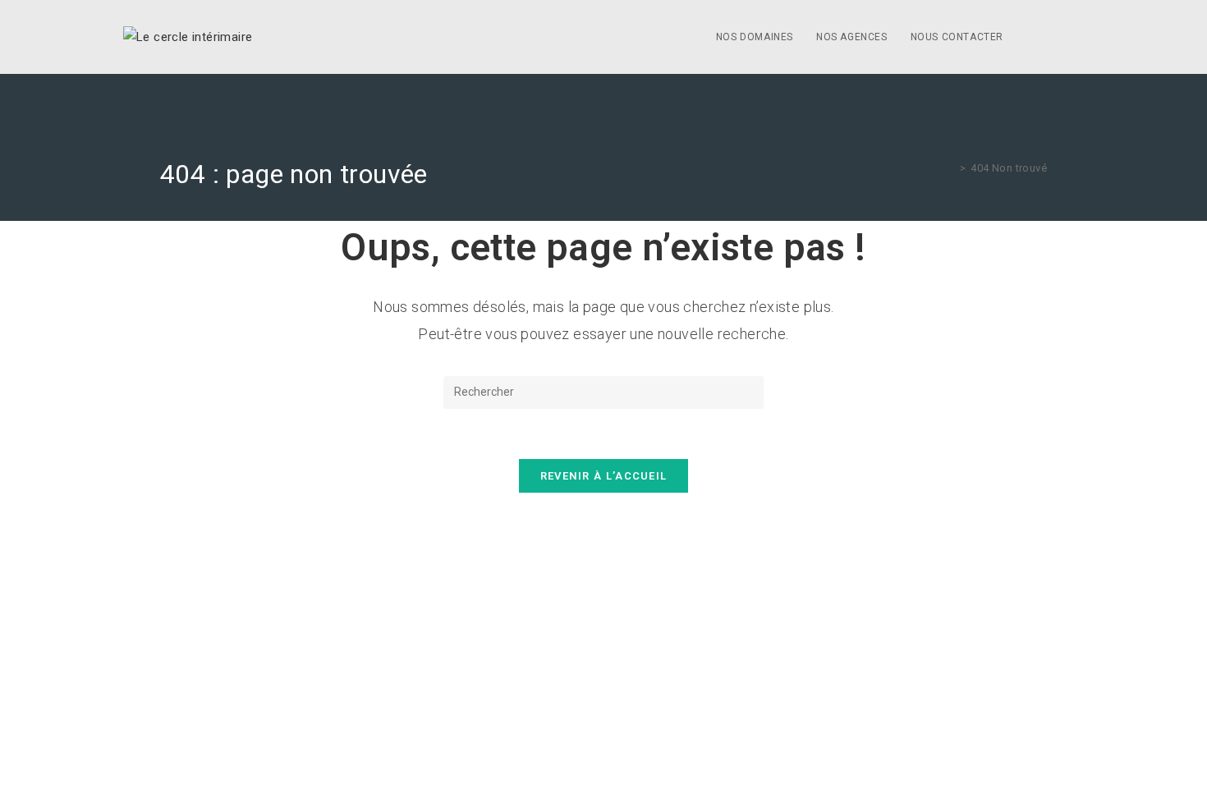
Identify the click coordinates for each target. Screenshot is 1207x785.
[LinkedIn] (1078, 37)
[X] (1032, 37)
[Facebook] (1055, 37)
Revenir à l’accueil (604, 476)
